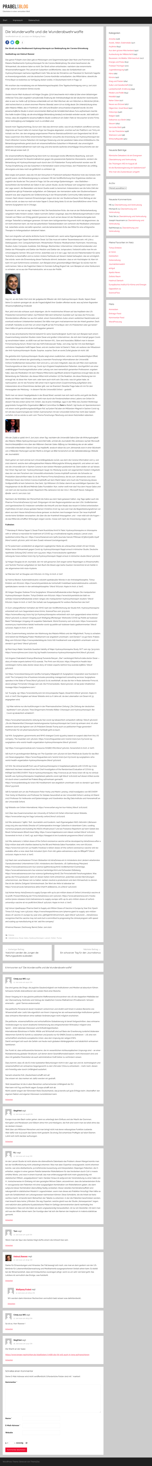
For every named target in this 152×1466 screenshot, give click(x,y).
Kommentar (11, 1382)
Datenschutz (34, 20)
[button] (7, 42)
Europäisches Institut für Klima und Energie (127, 284)
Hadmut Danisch (116, 280)
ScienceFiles (114, 293)
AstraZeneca (13, 938)
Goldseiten (113, 256)
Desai (21, 938)
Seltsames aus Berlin (117, 120)
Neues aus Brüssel (116, 104)
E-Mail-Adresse (12, 1425)
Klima (111, 73)
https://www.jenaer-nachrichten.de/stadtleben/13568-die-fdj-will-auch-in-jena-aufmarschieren (47, 1354)
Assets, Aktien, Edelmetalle (120, 43)
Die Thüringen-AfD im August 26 (123, 164)
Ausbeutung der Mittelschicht (121, 54)
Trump (59, 938)
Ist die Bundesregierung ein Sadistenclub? (127, 168)
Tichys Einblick (115, 248)
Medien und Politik (116, 93)
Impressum (18, 20)
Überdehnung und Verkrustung (122, 159)
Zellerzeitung (115, 260)
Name (8, 1418)
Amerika (112, 39)
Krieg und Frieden (116, 81)
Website (9, 1432)
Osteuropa (113, 112)
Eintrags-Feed (115, 313)
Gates (26, 938)
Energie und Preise (116, 62)
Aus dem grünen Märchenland (121, 50)
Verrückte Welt (115, 127)
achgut (112, 268)
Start (5, 20)
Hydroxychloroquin (36, 938)
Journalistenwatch (117, 264)
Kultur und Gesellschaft (118, 85)
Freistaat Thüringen (117, 66)
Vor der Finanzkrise (116, 131)
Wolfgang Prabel (38, 36)
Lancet (47, 938)
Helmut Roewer (20, 1256)
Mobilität (112, 97)
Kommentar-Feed (116, 317)
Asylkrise (112, 47)
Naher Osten (114, 100)
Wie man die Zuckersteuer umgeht (124, 172)
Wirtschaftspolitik (116, 139)
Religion (112, 116)
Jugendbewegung (116, 70)
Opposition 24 (115, 289)
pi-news (112, 252)
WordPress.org (115, 322)
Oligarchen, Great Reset (118, 108)
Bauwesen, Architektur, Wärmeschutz (124, 58)
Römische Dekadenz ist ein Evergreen (125, 155)
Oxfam (53, 938)
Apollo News (114, 272)
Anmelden (113, 309)
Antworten (9, 1099)
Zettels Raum (115, 276)
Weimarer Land (115, 135)
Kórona (11, 935)
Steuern (112, 123)
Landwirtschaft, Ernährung (120, 89)
